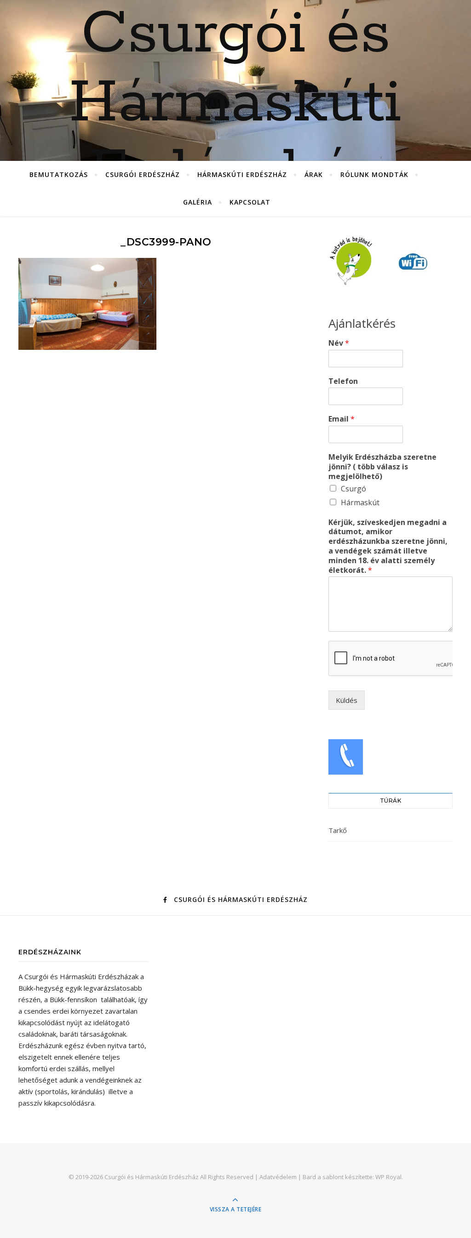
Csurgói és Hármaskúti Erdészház (235, 103)
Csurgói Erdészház (142, 174)
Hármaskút (360, 502)
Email (341, 419)
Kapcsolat (250, 202)
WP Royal (388, 1177)
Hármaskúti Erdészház (242, 174)
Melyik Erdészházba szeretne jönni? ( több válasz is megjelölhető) (382, 466)
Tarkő (337, 830)
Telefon (343, 381)
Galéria (197, 202)
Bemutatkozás (58, 174)
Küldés (346, 700)
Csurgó (353, 489)
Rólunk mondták (374, 174)
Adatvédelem (278, 1177)
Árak (313, 174)
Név (338, 343)
